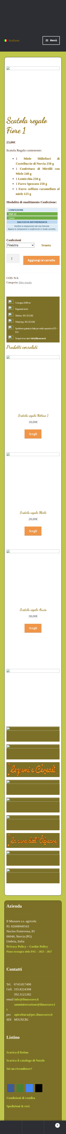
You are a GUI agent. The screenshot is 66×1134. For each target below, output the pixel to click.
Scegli (33, 434)
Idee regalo (25, 282)
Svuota (46, 245)
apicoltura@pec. (25, 1014)
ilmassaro (43, 1014)
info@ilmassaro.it (38, 338)
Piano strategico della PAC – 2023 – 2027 (29, 951)
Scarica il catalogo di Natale (25, 1060)
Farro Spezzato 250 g (32, 184)
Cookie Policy (38, 946)
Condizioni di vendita (20, 1098)
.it (51, 1014)
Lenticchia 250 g (29, 179)
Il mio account (11, 1127)
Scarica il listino (17, 1052)
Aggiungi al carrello (41, 260)
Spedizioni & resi (18, 1106)
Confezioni (13, 240)
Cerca (33, 1127)
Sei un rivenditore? (19, 1069)
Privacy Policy (16, 946)
